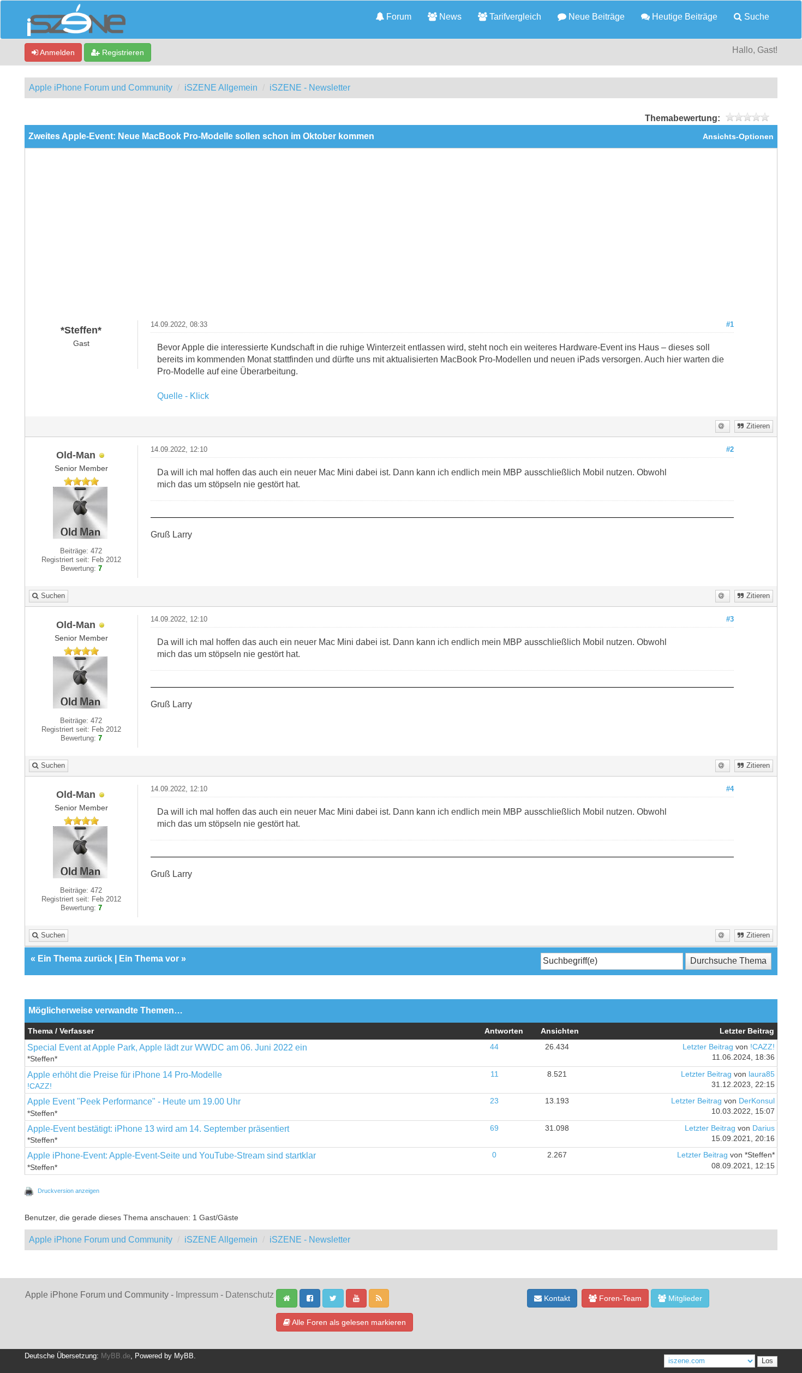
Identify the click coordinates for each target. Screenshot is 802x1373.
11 (494, 1074)
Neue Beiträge (595, 16)
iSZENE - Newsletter (310, 87)
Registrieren (122, 52)
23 (494, 1101)
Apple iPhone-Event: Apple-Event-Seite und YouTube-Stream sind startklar (171, 1155)
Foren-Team (619, 1298)
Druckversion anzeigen (68, 1190)
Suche (755, 16)
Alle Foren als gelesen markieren (348, 1322)
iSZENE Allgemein (221, 87)
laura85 (762, 1074)
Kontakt (556, 1298)
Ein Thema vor (149, 958)
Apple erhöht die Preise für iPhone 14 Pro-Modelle (124, 1074)
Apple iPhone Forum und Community (100, 87)
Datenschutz (249, 1294)
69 (494, 1128)
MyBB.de (115, 1356)
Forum (397, 16)
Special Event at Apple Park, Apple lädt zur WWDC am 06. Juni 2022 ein (167, 1047)
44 (494, 1047)
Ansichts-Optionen (738, 137)
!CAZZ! (762, 1047)
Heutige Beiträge (683, 16)
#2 (730, 449)
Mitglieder (684, 1298)
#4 (730, 789)
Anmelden (56, 52)
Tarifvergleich (514, 16)
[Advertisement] (401, 238)
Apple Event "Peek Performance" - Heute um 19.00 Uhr (134, 1101)
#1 (730, 325)
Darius (763, 1128)
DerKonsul (757, 1101)
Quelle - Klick (183, 396)
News (449, 16)
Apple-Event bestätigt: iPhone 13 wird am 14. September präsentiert (158, 1128)
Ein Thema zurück (75, 958)
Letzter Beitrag (708, 1047)
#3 (730, 619)
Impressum (197, 1294)
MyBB (184, 1356)
